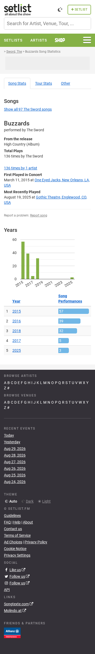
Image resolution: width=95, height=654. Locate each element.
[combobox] (47, 23)
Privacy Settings (17, 555)
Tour (43, 83)
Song (17, 83)
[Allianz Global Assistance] (12, 632)
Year (16, 301)
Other (65, 83)
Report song (38, 215)
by (20, 168)
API (7, 590)
